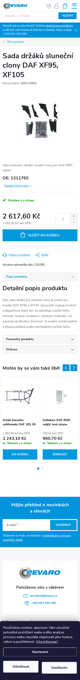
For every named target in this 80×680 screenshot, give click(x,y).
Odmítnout (20, 666)
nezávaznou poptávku (59, 26)
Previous (66, 367)
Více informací (47, 641)
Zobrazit (59, 454)
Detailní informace (16, 186)
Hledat (67, 16)
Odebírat (63, 525)
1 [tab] (38, 468)
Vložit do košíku (44, 235)
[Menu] (74, 5)
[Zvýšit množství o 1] (73, 216)
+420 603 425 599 (43, 603)
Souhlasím (59, 667)
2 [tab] (42, 468)
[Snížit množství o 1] (73, 222)
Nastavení (40, 652)
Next (73, 367)
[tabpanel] (20, 419)
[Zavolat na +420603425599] (48, 6)
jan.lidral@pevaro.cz (43, 596)
